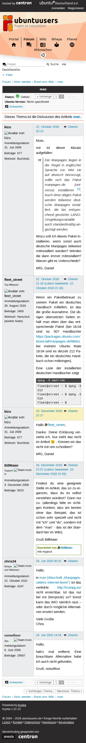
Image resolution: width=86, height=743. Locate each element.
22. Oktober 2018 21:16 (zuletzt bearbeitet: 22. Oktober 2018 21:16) (55, 283)
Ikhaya (57, 39)
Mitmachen (43, 49)
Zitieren (73, 127)
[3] (78, 189)
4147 (20, 586)
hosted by (9, 3)
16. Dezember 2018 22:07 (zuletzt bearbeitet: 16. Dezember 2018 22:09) (55, 469)
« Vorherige (44, 96)
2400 (20, 311)
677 (19, 153)
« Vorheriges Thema (39, 691)
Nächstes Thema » (69, 691)
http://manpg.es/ (69, 588)
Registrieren (76, 8)
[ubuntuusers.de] (31, 24)
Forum (29, 39)
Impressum (49, 722)
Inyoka (22, 705)
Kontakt (17, 722)
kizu (7, 127)
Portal (14, 39)
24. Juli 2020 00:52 (48, 561)
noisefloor (12, 635)
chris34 (10, 561)
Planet (72, 39)
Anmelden (58, 8)
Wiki (42, 39)
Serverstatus (66, 722)
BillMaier (11, 465)
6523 (20, 490)
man (60, 82)
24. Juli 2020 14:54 (48, 635)
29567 (21, 655)
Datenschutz (32, 722)
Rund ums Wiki (44, 82)
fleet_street (13, 279)
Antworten (16, 107)
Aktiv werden (22, 82)
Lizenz (6, 722)
